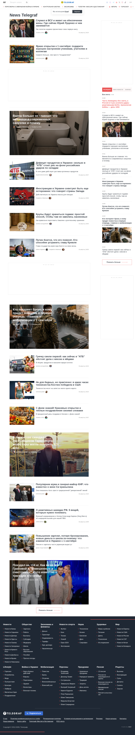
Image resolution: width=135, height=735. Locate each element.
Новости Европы (123, 629)
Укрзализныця (47, 648)
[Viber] (110, 2)
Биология (83, 636)
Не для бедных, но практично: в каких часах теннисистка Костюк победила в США (62, 383)
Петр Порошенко (67, 694)
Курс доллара (47, 645)
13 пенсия (102, 671)
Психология (102, 639)
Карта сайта (21, 721)
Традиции (83, 680)
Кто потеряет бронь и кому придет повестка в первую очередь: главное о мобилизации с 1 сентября (32, 315)
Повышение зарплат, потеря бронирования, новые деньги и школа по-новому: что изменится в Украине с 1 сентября (62, 538)
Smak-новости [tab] (118, 89)
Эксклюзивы (69, 6)
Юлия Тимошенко (67, 697)
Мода (7, 678)
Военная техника (29, 690)
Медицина (27, 642)
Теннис (63, 636)
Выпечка (120, 671)
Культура (8, 685)
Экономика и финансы (47, 625)
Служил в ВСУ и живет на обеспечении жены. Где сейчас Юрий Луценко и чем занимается (59, 23)
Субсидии (27, 639)
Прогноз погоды (29, 658)
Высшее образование (28, 650)
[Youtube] (116, 2)
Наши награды (111, 718)
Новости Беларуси (124, 646)
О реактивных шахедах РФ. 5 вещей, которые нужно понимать (57, 511)
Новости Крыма (10, 658)
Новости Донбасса (11, 655)
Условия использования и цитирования (78, 718)
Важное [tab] (128, 89)
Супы (119, 678)
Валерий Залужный (68, 687)
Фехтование (65, 646)
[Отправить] (27, 2)
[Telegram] (113, 2)
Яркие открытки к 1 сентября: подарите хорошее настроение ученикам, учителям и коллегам (61, 49)
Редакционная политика (52, 718)
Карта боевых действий (28, 672)
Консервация (122, 675)
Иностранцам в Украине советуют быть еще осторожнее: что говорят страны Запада (62, 189)
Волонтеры (27, 687)
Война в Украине (30, 667)
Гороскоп (125, 6)
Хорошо (77, 11)
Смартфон (83, 642)
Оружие (26, 684)
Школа (25, 646)
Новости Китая (122, 642)
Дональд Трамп (66, 677)
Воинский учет (47, 685)
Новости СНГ (122, 639)
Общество (27, 624)
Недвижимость (47, 638)
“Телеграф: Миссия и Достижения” (91, 6)
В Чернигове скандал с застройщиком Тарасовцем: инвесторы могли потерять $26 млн (36, 442)
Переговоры (28, 680)
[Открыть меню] (4, 2)
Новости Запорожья (12, 646)
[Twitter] (119, 2)
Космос (82, 632)
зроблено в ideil (126, 727)
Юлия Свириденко (67, 704)
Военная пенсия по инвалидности (105, 683)
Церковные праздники (84, 672)
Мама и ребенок (104, 629)
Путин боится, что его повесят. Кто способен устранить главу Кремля (56, 241)
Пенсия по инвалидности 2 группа (104, 676)
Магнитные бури (11, 692)
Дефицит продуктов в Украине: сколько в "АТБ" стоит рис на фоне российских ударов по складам (60, 165)
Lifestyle (7, 667)
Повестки (45, 671)
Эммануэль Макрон (68, 684)
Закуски (120, 689)
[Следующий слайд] (133, 7)
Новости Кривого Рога (11, 650)
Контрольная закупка (51, 6)
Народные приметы (87, 677)
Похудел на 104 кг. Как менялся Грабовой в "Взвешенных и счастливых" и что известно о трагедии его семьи (36, 570)
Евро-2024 (65, 642)
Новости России (123, 636)
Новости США (122, 632)
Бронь (44, 675)
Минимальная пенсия (103, 688)
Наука (81, 624)
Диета (100, 636)
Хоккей (63, 639)
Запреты (83, 684)
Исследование (103, 642)
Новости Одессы (11, 639)
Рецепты (119, 667)
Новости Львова (11, 642)
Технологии (84, 629)
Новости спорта (67, 624)
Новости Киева (10, 629)
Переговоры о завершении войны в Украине (22, 6)
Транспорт (46, 635)
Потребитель (9, 675)
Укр (130, 2)
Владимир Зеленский (64, 672)
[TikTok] (125, 2)
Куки (66, 11)
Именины (83, 690)
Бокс (62, 632)
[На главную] (67, 2)
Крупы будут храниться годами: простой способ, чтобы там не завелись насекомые (61, 215)
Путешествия (10, 682)
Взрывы (26, 677)
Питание (101, 632)
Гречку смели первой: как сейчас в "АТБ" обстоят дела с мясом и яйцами (60, 357)
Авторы (114, 6)
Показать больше (46, 610)
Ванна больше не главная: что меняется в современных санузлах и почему (35, 119)
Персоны (63, 667)
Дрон (81, 639)
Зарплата (26, 629)
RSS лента (60, 721)
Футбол (63, 629)
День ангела (84, 687)
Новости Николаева (12, 662)
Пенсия (100, 667)
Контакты (123, 718)
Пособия (26, 655)
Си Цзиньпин (65, 680)
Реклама (99, 718)
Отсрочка (45, 678)
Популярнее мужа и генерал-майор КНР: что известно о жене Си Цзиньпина (62, 485)
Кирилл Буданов (67, 690)
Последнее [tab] (107, 89)
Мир (117, 624)
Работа (26, 632)
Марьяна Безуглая (67, 701)
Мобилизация (47, 667)
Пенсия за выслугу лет (105, 693)
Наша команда (8, 721)
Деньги (44, 631)
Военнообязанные (49, 682)
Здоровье (101, 624)
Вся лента (106, 94)
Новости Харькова (11, 632)
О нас (5, 718)
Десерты (120, 682)
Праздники (83, 667)
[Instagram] (122, 2)
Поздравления (10, 695)
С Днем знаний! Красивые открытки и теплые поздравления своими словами (59, 409)
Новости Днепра (11, 636)
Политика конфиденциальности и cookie (25, 718)
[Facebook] (107, 2)
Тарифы (45, 641)
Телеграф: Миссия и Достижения (41, 721)
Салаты (120, 685)
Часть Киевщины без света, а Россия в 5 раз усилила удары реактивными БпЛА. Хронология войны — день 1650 (116, 104)
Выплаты (26, 636)
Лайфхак (8, 689)
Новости (7, 624)
